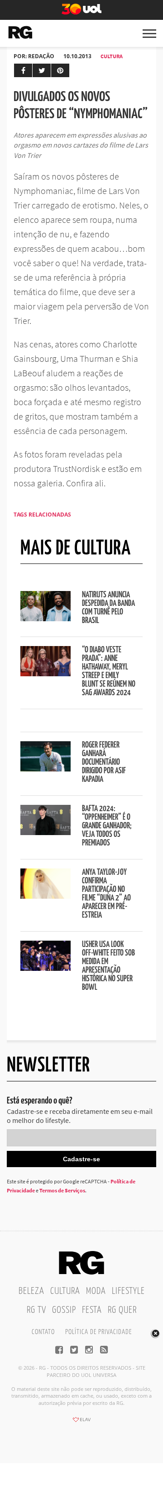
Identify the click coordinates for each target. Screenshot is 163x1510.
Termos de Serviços (62, 1190)
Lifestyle (128, 1291)
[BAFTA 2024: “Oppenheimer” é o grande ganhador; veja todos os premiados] (45, 832)
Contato (43, 1332)
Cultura (112, 56)
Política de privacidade (98, 1332)
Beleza (31, 1291)
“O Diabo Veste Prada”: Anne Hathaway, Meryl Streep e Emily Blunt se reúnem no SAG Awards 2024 (108, 671)
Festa (92, 1310)
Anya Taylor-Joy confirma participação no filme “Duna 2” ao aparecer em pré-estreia (106, 893)
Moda (96, 1291)
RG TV (36, 1310)
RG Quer (122, 1310)
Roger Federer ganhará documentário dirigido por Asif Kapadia (104, 762)
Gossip (64, 1310)
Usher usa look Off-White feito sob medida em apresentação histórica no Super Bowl (108, 966)
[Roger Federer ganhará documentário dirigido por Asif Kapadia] (45, 769)
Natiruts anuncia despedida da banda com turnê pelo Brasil (108, 608)
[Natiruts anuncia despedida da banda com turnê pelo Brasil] (45, 618)
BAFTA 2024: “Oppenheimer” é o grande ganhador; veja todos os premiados (107, 826)
